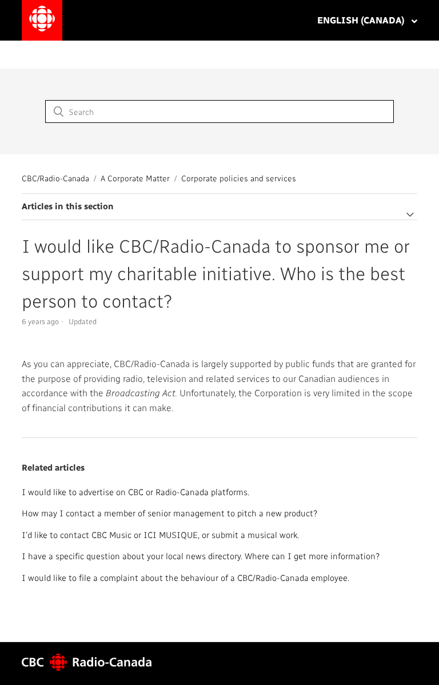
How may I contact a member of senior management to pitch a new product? (169, 513)
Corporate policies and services (238, 178)
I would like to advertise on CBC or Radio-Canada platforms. (135, 492)
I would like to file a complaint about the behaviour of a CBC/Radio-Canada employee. (185, 577)
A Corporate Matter (135, 178)
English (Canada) (362, 19)
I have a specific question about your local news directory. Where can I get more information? (201, 556)
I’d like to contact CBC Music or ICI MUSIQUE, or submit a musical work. (160, 534)
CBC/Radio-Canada (55, 178)
